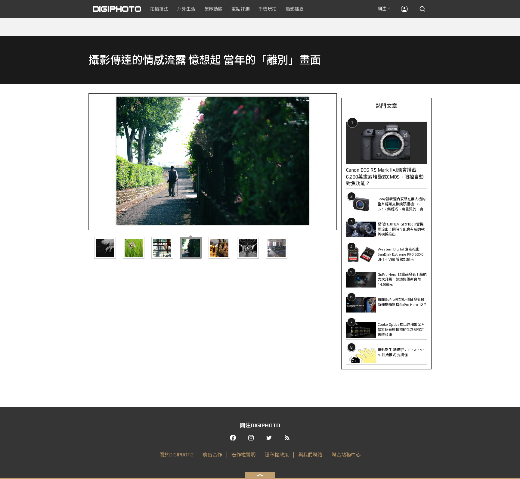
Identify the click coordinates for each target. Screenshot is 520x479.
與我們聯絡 (310, 455)
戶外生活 (186, 8)
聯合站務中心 (346, 455)
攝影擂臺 (295, 8)
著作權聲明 (243, 455)
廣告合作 (212, 455)
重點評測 (240, 8)
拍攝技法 (159, 8)
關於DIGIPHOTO (176, 455)
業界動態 (213, 8)
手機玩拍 (267, 8)
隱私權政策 (277, 455)
